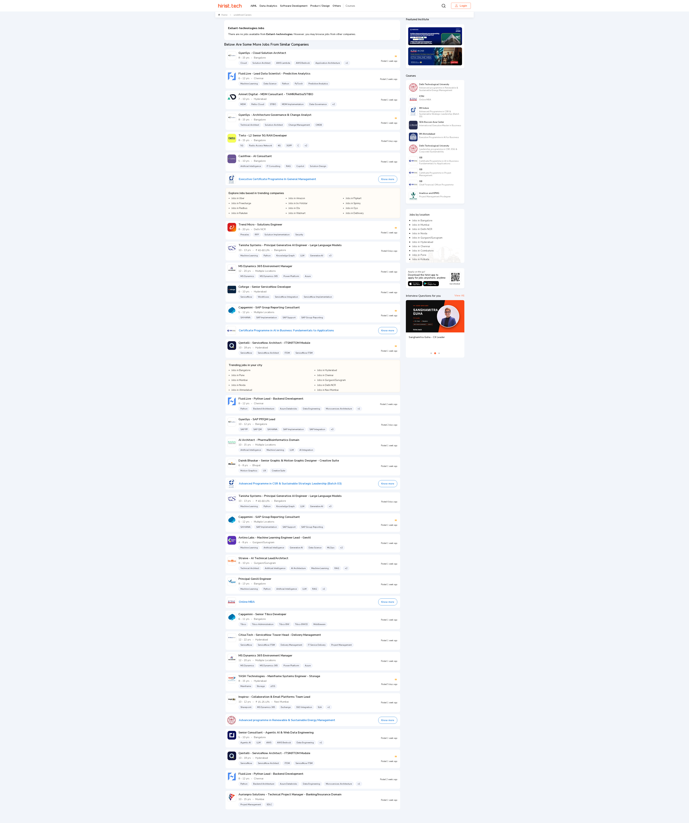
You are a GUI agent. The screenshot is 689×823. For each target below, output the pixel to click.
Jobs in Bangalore (422, 220)
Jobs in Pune (419, 255)
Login (463, 6)
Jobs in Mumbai (420, 225)
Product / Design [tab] (320, 6)
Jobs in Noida (419, 233)
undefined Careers (243, 14)
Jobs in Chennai (421, 246)
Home (224, 14)
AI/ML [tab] (253, 6)
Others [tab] (337, 6)
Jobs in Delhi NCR (422, 229)
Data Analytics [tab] (268, 6)
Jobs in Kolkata (420, 259)
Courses (350, 6)
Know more (387, 179)
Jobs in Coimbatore (423, 250)
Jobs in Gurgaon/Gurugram (427, 237)
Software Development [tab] (294, 6)
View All (459, 295)
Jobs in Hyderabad (422, 242)
